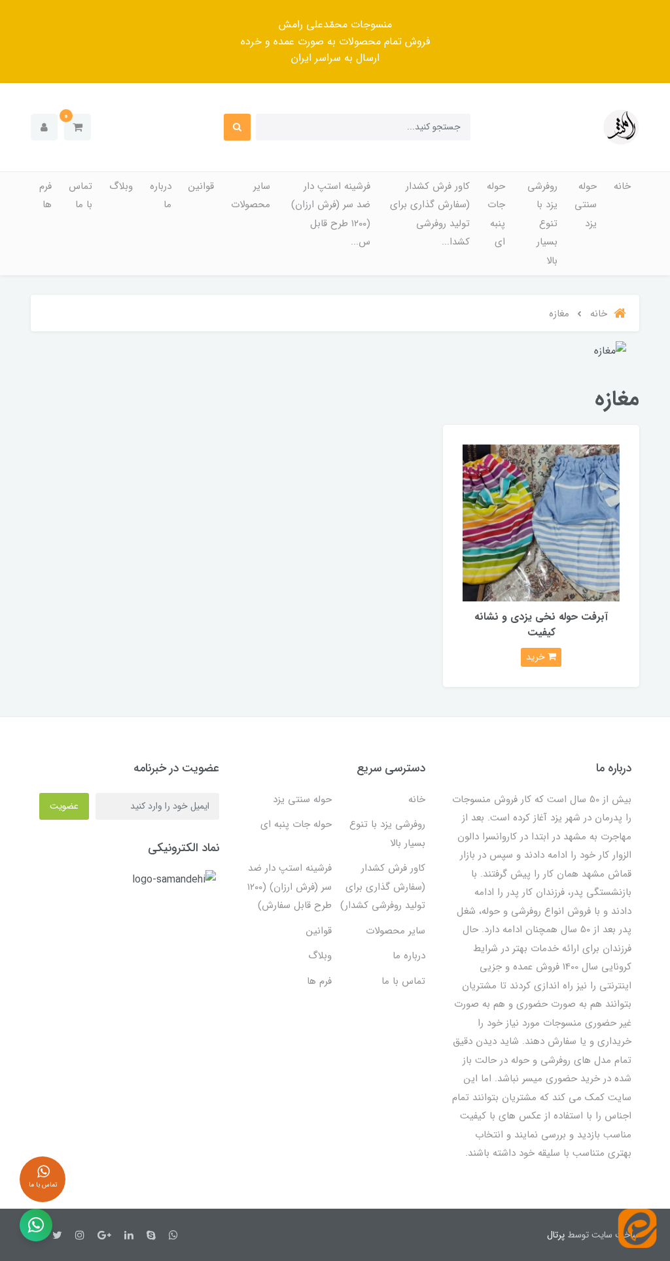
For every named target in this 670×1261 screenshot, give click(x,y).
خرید (537, 657)
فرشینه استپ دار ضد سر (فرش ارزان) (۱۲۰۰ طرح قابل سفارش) (289, 886)
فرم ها (45, 195)
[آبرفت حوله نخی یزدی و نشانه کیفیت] (541, 522)
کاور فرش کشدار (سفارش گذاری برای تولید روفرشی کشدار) (382, 886)
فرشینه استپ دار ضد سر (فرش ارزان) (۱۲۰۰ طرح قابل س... (330, 214)
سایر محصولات (250, 195)
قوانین (201, 186)
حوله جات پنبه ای (496, 214)
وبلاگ (121, 186)
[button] (77, 127)
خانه (622, 186)
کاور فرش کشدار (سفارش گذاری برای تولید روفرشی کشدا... (430, 214)
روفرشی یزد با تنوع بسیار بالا (542, 223)
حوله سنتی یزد (585, 204)
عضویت (64, 806)
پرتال (556, 1235)
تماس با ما (80, 195)
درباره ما (160, 195)
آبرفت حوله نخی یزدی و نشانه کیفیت (541, 625)
